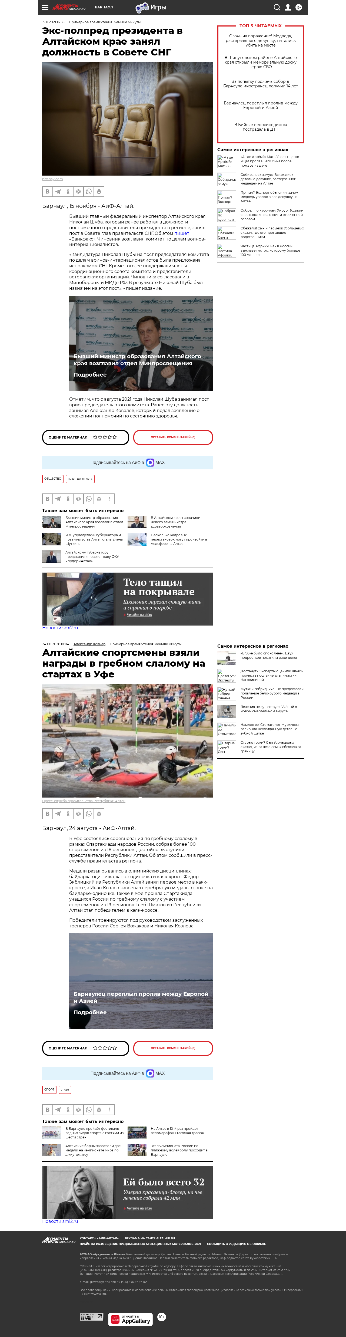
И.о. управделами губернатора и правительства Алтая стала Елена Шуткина (94, 539)
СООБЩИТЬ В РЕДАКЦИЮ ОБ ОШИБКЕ (236, 1244)
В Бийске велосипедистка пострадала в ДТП (260, 127)
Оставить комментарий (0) (173, 437)
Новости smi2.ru (60, 627)
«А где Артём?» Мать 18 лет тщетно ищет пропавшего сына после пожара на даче (270, 161)
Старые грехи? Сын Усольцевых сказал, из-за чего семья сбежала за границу (271, 746)
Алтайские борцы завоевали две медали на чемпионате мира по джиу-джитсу (93, 1150)
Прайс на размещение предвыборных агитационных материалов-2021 (140, 1244)
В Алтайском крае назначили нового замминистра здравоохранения (175, 522)
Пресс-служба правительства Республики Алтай (83, 801)
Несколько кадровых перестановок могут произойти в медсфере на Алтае (179, 539)
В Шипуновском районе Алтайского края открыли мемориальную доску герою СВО (261, 62)
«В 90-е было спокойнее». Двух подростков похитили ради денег (269, 655)
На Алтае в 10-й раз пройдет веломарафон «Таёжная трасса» (178, 1131)
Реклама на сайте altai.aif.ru (150, 1238)
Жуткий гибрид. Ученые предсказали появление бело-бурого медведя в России (272, 693)
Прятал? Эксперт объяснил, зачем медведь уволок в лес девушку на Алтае (269, 196)
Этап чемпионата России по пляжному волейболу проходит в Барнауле (179, 1150)
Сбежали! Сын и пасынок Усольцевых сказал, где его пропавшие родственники (272, 232)
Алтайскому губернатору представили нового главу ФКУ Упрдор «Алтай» (92, 556)
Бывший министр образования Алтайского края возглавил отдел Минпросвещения (137, 360)
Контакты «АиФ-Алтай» (99, 1238)
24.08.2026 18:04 (55, 644)
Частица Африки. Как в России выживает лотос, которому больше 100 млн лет (270, 250)
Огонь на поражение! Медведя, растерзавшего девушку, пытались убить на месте (261, 41)
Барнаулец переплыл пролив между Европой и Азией (261, 105)
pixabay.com (52, 179)
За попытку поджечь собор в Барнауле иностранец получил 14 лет (260, 83)
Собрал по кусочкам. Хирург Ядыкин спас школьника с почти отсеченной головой (272, 214)
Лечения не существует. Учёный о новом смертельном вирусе (269, 709)
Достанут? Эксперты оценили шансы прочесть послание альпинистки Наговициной (272, 675)
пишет (181, 233)
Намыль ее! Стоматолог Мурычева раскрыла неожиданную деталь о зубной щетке (270, 729)
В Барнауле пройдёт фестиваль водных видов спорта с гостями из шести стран (94, 1133)
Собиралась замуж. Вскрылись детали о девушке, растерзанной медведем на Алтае (268, 179)
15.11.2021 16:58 (53, 22)
